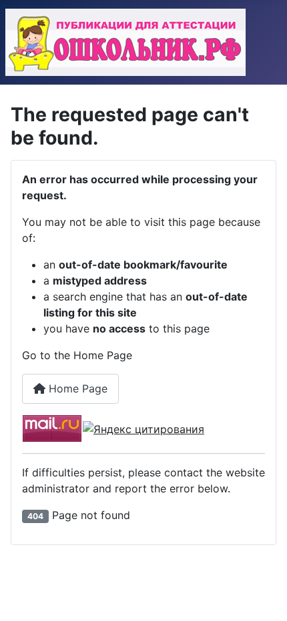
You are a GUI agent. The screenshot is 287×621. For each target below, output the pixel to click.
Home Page (76, 388)
